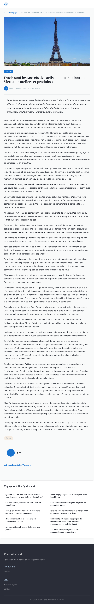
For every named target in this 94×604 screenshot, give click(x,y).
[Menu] (87, 4)
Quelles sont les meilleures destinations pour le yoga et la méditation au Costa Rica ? (24, 495)
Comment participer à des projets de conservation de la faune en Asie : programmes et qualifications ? (66, 521)
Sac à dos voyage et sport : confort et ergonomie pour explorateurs (65, 530)
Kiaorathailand (13, 554)
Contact (7, 589)
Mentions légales (10, 584)
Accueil (7, 13)
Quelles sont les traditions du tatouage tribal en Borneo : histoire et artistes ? (69, 511)
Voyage (14, 13)
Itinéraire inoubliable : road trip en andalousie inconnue (21, 520)
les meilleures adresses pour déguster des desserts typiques (68, 503)
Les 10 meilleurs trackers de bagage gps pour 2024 (23, 528)
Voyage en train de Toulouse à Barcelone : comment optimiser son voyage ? (23, 511)
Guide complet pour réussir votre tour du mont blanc (23, 503)
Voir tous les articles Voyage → (18, 465)
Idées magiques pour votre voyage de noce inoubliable (68, 495)
